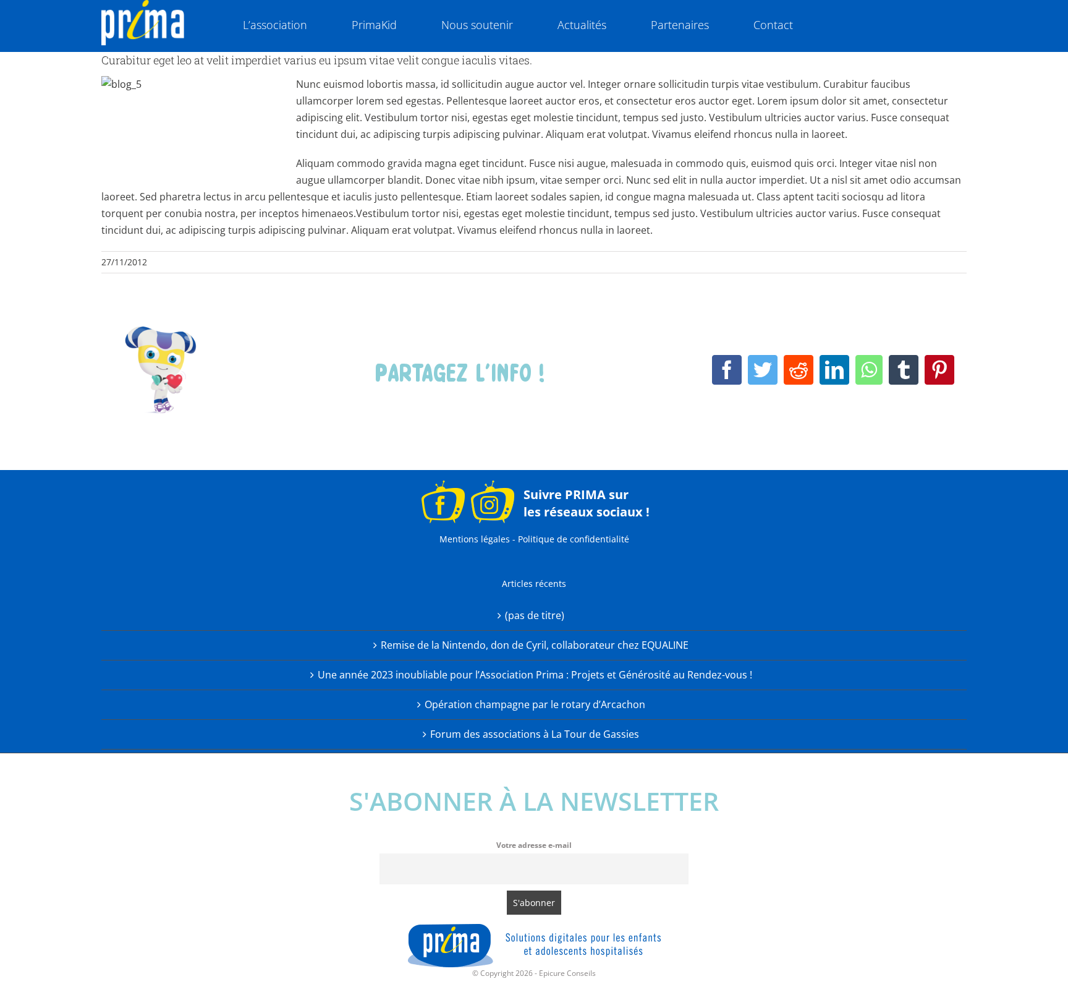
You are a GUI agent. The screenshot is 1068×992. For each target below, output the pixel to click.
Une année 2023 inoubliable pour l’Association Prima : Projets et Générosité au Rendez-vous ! (535, 675)
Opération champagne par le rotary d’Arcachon (535, 704)
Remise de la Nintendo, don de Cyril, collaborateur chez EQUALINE (535, 645)
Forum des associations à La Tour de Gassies (534, 734)
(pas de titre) (534, 615)
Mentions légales (474, 539)
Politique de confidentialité (573, 539)
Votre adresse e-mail (534, 845)
